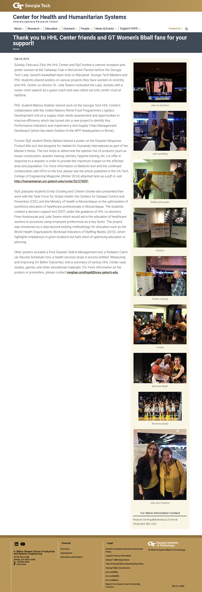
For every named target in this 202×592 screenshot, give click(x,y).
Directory (65, 549)
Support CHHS (129, 28)
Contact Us (175, 28)
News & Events (104, 28)
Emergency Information (72, 557)
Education (51, 28)
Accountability (112, 576)
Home (16, 49)
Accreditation (112, 580)
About (18, 28)
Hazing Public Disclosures (118, 568)
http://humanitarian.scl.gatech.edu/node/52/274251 (51, 181)
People (85, 28)
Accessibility (112, 572)
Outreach (69, 28)
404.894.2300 (23, 562)
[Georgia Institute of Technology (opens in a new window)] (32, 4)
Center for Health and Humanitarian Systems (69, 17)
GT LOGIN (179, 586)
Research (33, 28)
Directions (21, 564)
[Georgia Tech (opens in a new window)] (163, 543)
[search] (186, 28)
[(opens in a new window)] (16, 545)
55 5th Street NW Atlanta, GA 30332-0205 (24, 558)
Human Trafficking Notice (117, 560)
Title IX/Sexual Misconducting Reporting (124, 564)
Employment (66, 553)
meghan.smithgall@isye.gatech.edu (92, 272)
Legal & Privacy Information (118, 556)
